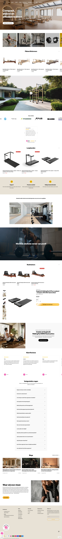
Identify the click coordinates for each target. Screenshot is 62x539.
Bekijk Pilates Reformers (8, 23)
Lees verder (6, 497)
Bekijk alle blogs (55, 455)
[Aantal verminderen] (36, 301)
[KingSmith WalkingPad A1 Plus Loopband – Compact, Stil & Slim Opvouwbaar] (50, 160)
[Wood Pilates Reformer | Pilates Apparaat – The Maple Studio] (24, 61)
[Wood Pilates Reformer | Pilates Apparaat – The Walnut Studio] (9, 61)
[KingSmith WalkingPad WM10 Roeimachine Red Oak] (9, 274)
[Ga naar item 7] (4, 315)
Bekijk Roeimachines (43, 340)
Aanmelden (53, 519)
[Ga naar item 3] (4, 298)
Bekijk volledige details (39, 294)
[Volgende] (4, 319)
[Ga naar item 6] (4, 311)
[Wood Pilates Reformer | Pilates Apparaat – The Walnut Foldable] (52, 61)
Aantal (37, 299)
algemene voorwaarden (20, 511)
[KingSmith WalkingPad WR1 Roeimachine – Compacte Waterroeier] (38, 274)
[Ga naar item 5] (4, 307)
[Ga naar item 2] (4, 294)
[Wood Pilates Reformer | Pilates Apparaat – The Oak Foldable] (38, 61)
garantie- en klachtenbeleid (20, 518)
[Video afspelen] (31, 93)
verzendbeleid (20, 514)
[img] (31, 213)
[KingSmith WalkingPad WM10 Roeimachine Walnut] (24, 274)
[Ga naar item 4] (4, 303)
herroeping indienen (40, 513)
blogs (28, 513)
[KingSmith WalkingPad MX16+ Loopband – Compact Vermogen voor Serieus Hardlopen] (31, 160)
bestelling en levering (41, 510)
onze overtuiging (30, 510)
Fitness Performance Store (8, 538)
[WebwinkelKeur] (6, 527)
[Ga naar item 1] (4, 290)
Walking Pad (38, 289)
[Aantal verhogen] (40, 301)
